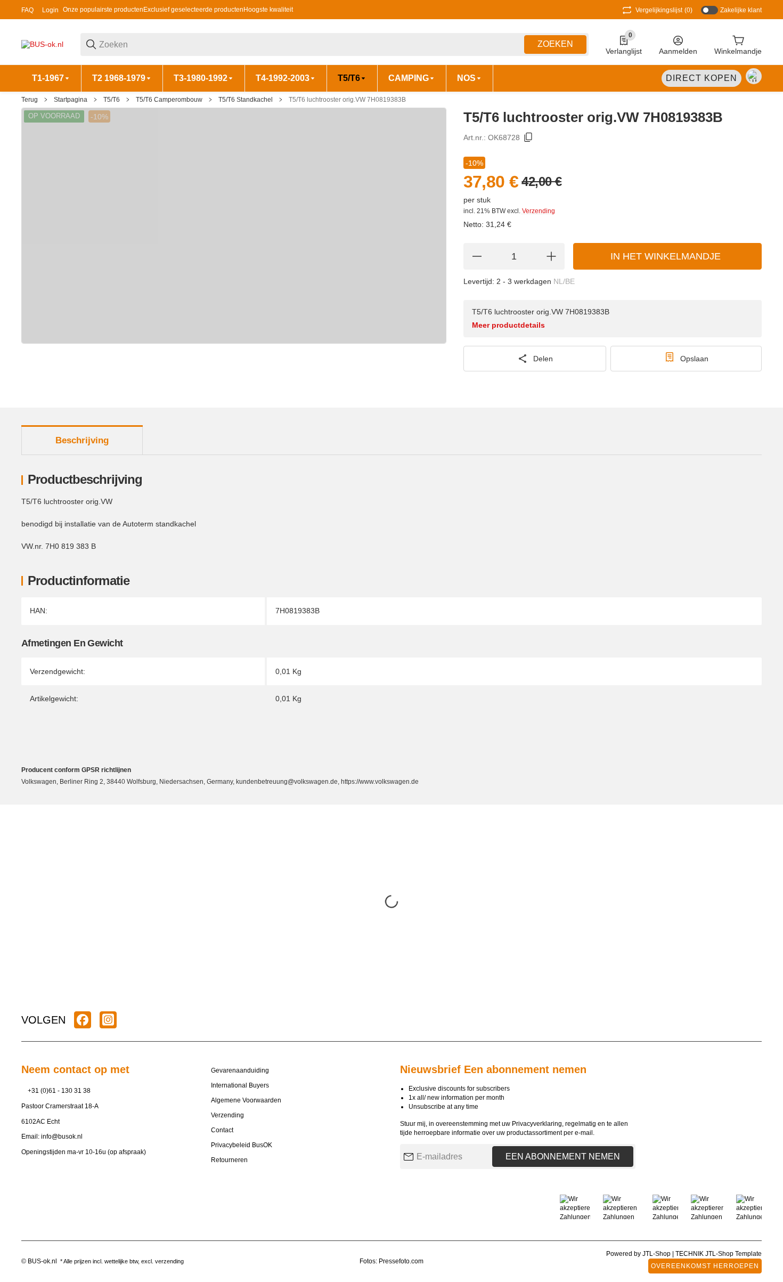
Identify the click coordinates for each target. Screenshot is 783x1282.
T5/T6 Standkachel (245, 99)
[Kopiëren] (528, 137)
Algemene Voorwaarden (246, 1100)
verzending (169, 1261)
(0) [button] (663, 10)
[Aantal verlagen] (476, 256)
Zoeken (555, 43)
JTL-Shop (657, 1253)
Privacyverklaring (537, 1123)
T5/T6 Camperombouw (169, 99)
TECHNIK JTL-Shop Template (718, 1253)
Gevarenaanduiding (240, 1070)
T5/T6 (111, 99)
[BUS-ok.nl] (42, 43)
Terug (29, 99)
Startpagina (70, 99)
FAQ (27, 10)
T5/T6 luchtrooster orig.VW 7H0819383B (347, 99)
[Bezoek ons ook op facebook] (82, 1019)
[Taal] (754, 76)
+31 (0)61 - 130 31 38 (59, 1090)
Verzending (538, 211)
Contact (222, 1130)
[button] (753, 1019)
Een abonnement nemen (562, 1156)
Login (50, 10)
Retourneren (229, 1160)
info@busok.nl (62, 1136)
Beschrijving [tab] (82, 440)
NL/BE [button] (564, 281)
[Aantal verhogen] (551, 256)
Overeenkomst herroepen (705, 1266)
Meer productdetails (508, 325)
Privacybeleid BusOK (241, 1145)
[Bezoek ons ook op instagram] (108, 1019)
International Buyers (240, 1085)
